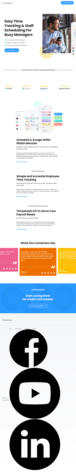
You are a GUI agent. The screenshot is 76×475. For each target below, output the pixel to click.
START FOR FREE (67, 3)
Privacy (27, 328)
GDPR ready (18, 328)
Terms (34, 328)
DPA (11, 328)
